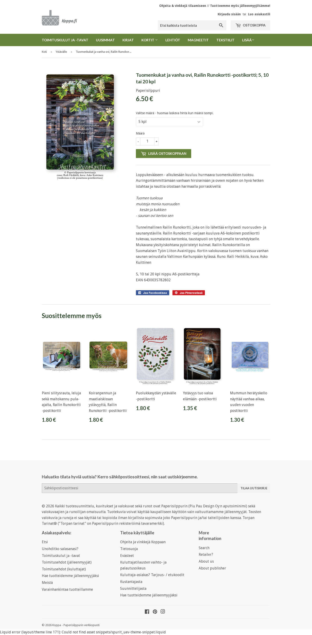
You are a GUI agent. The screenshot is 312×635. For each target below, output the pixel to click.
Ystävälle (61, 51)
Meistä (47, 582)
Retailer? (206, 554)
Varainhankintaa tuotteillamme (67, 589)
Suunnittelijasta (133, 588)
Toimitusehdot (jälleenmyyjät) (67, 562)
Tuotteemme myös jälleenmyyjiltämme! (240, 6)
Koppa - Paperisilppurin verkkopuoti (76, 625)
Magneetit (198, 40)
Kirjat (128, 40)
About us (206, 561)
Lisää (247, 40)
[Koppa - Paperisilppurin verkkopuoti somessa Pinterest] (155, 612)
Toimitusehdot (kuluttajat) (64, 569)
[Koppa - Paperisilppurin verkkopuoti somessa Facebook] (147, 612)
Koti (44, 51)
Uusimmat (105, 40)
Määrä (140, 133)
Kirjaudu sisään (229, 14)
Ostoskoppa (254, 25)
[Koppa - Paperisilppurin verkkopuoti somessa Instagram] (163, 612)
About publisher (212, 568)
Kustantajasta (131, 582)
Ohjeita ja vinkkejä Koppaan (143, 542)
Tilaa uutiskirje (254, 488)
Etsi (45, 542)
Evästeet (127, 555)
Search (204, 548)
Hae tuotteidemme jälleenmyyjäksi (70, 576)
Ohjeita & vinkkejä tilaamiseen (182, 6)
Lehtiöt (172, 40)
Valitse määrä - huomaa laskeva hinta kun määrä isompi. (175, 113)
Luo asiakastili (259, 14)
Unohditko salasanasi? (60, 549)
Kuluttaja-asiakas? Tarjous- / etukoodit (152, 575)
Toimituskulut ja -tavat (65, 40)
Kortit (148, 40)
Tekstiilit (225, 40)
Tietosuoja (129, 549)
